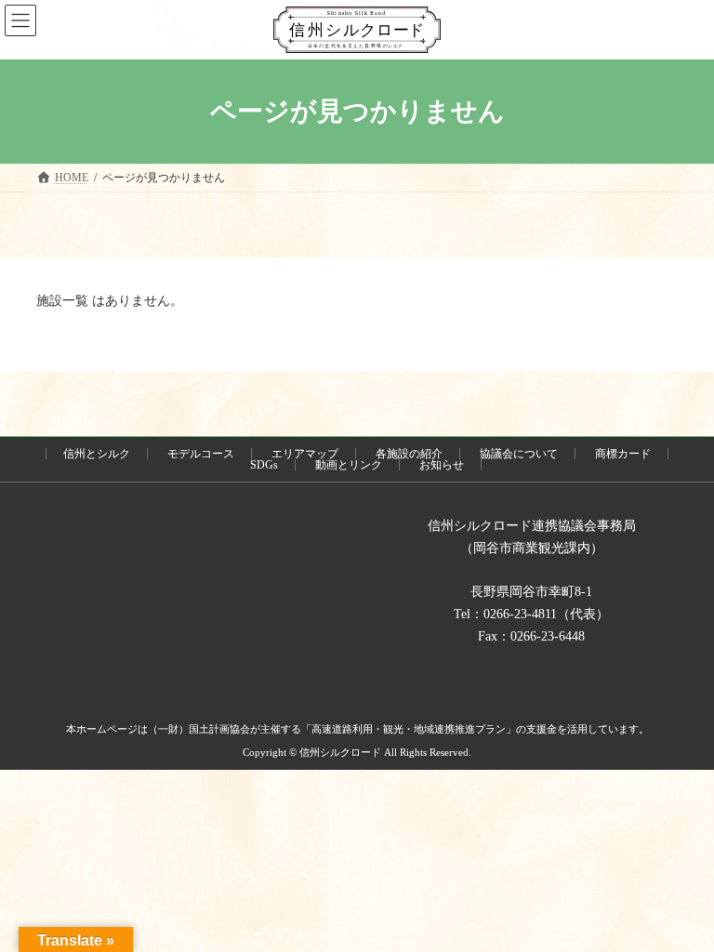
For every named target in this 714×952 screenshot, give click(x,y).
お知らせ (441, 464)
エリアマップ (304, 453)
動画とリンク (348, 464)
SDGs (264, 464)
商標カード (623, 453)
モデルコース (200, 453)
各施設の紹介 (409, 453)
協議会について (519, 453)
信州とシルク (96, 453)
